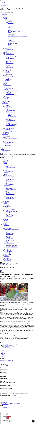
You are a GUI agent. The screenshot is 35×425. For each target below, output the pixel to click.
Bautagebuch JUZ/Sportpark (12, 116)
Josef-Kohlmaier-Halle (9, 216)
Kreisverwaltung (4, 402)
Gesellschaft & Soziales (7, 70)
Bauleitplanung (6, 108)
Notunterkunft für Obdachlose (10, 194)
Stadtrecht (5, 52)
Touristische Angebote (7, 82)
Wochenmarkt (6, 220)
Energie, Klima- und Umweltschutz (9, 54)
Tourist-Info (5, 203)
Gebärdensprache (4, 356)
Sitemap (3, 354)
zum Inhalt (3, 2)
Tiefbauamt (9, 33)
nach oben (1, 340)
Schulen (7, 66)
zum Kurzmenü (4, 4)
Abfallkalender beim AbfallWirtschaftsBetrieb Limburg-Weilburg (11, 403)
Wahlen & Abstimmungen (7, 53)
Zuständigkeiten (8, 129)
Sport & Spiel (6, 100)
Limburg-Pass (8, 73)
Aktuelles (5, 48)
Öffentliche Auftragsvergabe (8, 107)
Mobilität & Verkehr (5, 134)
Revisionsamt (10, 26)
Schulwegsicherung (7, 136)
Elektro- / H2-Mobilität (7, 254)
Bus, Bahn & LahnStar (7, 250)
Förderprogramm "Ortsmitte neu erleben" (12, 246)
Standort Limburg (6, 225)
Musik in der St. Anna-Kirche (10, 94)
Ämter (7, 22)
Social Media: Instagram (5, 408)
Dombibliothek (8, 91)
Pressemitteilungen (8, 95)
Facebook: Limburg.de (5, 407)
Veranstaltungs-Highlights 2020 (10, 88)
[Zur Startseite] (5, 264)
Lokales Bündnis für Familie (10, 198)
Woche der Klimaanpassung (10, 63)
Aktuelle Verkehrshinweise (8, 135)
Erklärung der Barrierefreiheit (6, 150)
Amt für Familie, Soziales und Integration (14, 31)
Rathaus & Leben (4, 14)
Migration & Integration (7, 68)
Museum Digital (8, 212)
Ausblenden (2, 12)
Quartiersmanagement (11, 113)
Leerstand (7, 105)
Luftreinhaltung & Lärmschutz (8, 142)
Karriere (7, 39)
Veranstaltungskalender (7, 87)
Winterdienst (11, 35)
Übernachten (6, 207)
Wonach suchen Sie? (3, 263)
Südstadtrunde (10, 114)
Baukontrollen (8, 126)
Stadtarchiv (5, 96)
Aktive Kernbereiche (9, 119)
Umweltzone (6, 139)
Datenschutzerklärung (5, 352)
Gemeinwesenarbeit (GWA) (10, 74)
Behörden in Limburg (7, 80)
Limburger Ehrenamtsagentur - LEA (11, 76)
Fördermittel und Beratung (9, 181)
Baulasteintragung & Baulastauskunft (11, 124)
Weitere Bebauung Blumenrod (10, 120)
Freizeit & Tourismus (5, 81)
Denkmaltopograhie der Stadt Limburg (11, 245)
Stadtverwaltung (6, 164)
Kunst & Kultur (6, 89)
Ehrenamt (5, 75)
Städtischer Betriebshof (11, 34)
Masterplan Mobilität (7, 143)
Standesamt (5, 18)
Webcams (5, 102)
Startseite (3, 148)
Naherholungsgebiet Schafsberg (10, 110)
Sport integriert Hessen (9, 69)
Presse (3, 149)
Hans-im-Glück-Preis (9, 93)
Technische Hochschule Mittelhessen (11, 189)
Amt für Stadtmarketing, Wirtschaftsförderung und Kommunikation (17, 36)
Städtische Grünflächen (11, 55)
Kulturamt (9, 30)
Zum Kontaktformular (3, 369)
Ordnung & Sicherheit (7, 78)
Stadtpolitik (5, 51)
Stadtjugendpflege (8, 64)
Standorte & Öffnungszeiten (10, 20)
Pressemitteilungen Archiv (9, 49)
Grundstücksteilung (8, 241)
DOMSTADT (6, 50)
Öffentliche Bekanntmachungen (8, 15)
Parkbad (5, 86)
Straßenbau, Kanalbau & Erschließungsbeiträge (11, 131)
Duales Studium (10, 44)
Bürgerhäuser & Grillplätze (8, 101)
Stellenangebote (10, 40)
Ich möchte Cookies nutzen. (8, 12)
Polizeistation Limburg (5, 404)
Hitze (6, 62)
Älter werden (8, 72)
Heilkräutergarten (6, 97)
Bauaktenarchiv (8, 123)
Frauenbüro (7, 71)
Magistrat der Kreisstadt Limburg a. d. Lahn (6, 360)
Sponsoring (9, 115)
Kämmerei (9, 27)
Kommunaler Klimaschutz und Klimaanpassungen (13, 56)
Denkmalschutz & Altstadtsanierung (9, 128)
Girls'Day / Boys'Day (11, 46)
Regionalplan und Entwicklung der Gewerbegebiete (11, 229)
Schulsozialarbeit (8, 65)
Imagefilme (5, 83)
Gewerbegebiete (6, 133)
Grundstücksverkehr (10, 23)
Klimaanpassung (8, 61)
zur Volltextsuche (4, 5)
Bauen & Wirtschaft (5, 103)
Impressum (3, 353)
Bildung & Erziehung (7, 185)
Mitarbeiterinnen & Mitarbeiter (10, 37)
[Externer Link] (18, 344)
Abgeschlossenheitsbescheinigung (11, 125)
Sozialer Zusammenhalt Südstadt (10, 112)
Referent (9, 24)
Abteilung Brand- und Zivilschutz (9, 127)
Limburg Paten (8, 77)
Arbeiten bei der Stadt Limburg (12, 43)
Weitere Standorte (2, 367)
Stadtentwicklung (6, 109)
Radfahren (5, 141)
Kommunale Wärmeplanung (10, 58)
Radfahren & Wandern (7, 85)
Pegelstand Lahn (8, 79)
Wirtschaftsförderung (7, 104)
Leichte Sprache (4, 151)
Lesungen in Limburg (9, 92)
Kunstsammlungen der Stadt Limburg (11, 211)
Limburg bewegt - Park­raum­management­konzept (11, 138)
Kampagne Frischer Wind (7, 145)
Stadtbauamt (9, 32)
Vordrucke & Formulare (9, 122)
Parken (5, 137)
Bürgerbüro (5, 17)
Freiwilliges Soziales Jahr (11, 41)
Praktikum (9, 42)
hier (15, 395)
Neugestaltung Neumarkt (9, 118)
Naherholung (6, 98)
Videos (9, 45)
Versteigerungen (8, 47)
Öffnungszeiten (10, 21)
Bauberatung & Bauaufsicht (8, 236)
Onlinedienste (6, 16)
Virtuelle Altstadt (6, 84)
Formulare (7, 38)
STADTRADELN (8, 180)
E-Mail (3, 366)
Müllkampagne (8, 57)
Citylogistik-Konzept (7, 140)
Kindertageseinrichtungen (9, 67)
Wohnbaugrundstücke (7, 132)
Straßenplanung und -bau (7, 144)
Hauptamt (9, 25)
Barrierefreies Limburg (7, 259)
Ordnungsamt (10, 29)
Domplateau (7, 111)
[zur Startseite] (7, 156)
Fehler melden (4, 355)
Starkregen (7, 60)
